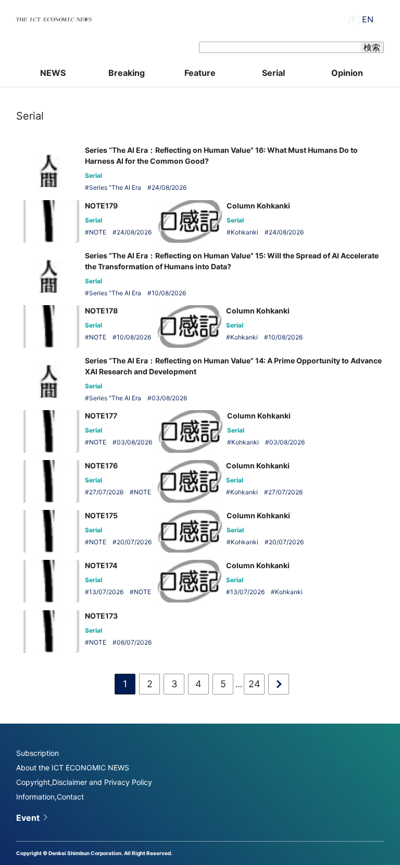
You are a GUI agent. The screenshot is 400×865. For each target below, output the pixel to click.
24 (254, 683)
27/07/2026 (106, 492)
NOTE (97, 232)
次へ (278, 684)
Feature (200, 73)
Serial (273, 73)
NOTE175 (101, 515)
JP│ (360, 19)
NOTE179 (101, 205)
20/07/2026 (134, 542)
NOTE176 (101, 465)
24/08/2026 (169, 187)
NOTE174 (101, 565)
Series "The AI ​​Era (115, 187)
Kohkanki (244, 232)
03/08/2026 (169, 398)
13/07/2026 (106, 592)
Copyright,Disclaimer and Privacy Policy (84, 782)
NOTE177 (101, 415)
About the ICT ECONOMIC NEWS (72, 767)
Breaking (126, 73)
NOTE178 (101, 310)
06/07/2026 (134, 642)
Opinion (347, 73)
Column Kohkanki (258, 205)
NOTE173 (101, 615)
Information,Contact (50, 796)
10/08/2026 (169, 293)
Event (28, 817)
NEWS (53, 73)
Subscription (37, 753)
